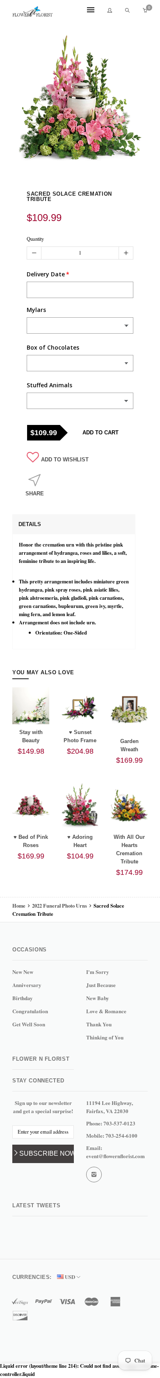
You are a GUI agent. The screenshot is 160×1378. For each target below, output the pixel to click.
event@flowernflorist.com (115, 1156)
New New (22, 972)
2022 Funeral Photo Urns (59, 905)
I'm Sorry (97, 972)
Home (19, 905)
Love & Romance (106, 1011)
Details (29, 524)
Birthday (22, 998)
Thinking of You (104, 1037)
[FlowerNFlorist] (32, 11)
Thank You (99, 1024)
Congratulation (30, 1011)
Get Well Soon (28, 1024)
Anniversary (26, 985)
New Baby (97, 998)
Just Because (101, 985)
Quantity (35, 238)
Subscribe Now (46, 1153)
